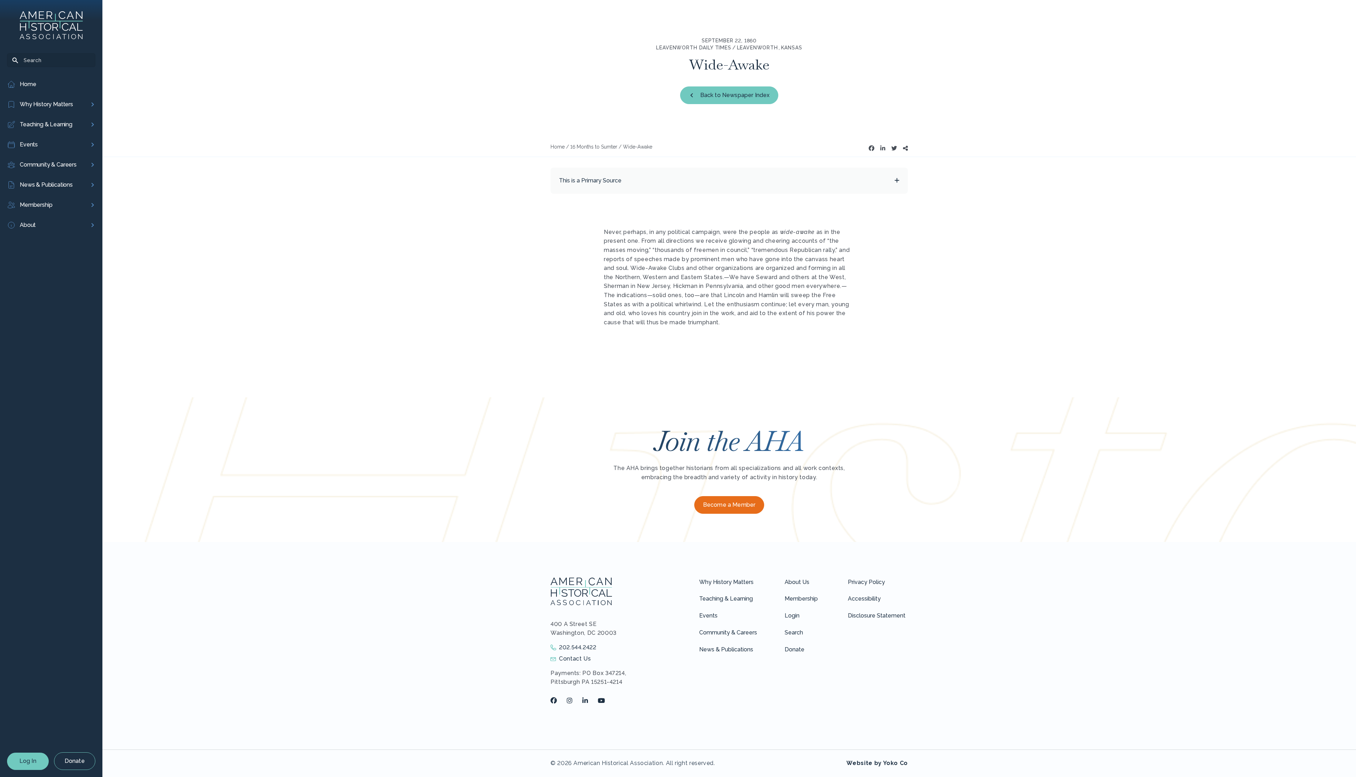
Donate (75, 761)
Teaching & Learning (726, 598)
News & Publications (726, 649)
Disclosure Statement (876, 615)
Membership (801, 598)
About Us (797, 582)
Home (558, 147)
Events (708, 615)
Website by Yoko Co (877, 763)
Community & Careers (728, 632)
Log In (27, 761)
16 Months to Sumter (593, 147)
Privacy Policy (866, 582)
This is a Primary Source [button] (590, 180)
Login (792, 615)
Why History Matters (726, 582)
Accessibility (864, 598)
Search (794, 632)
